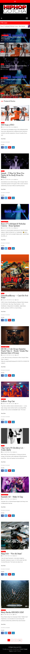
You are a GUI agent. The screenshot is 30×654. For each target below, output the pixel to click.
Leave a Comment (6, 142)
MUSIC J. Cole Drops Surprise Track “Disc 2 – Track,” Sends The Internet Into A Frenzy (14, 351)
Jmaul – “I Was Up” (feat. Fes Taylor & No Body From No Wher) (12, 175)
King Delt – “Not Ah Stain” (11, 554)
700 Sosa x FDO (5, 53)
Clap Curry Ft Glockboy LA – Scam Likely (13, 449)
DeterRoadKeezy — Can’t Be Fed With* (13, 39)
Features (3, 346)
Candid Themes (17, 651)
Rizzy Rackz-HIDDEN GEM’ (12, 612)
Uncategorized (4, 77)
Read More (3, 138)
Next (19, 640)
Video (2, 51)
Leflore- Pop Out (8, 401)
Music (3, 37)
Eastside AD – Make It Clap (12, 497)
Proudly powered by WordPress (11, 649)
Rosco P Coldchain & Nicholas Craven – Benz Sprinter (13, 225)
